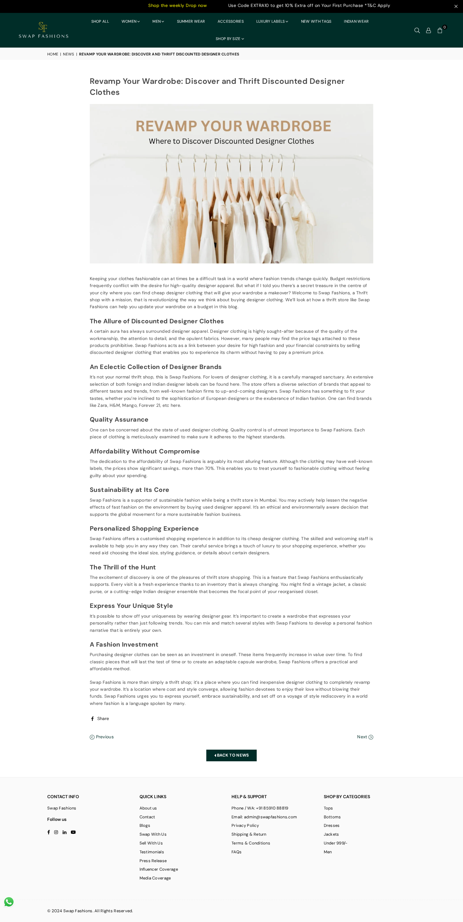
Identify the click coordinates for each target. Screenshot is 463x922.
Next (362, 737)
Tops (328, 808)
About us (148, 808)
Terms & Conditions (251, 843)
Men (328, 852)
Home (52, 54)
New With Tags (316, 21)
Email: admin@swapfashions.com (264, 817)
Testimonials (152, 852)
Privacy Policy (245, 825)
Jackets (331, 834)
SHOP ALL (100, 21)
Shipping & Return (249, 834)
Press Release (153, 860)
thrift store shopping (228, 577)
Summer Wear (191, 21)
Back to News (232, 755)
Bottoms (332, 817)
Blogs (145, 825)
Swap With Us (153, 834)
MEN (156, 21)
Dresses (332, 825)
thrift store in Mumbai (253, 500)
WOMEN (129, 21)
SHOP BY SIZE (228, 38)
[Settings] (428, 30)
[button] (440, 30)
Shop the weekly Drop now (147, 5)
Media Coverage (155, 878)
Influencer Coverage (159, 869)
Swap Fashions (151, 345)
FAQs (237, 852)
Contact (147, 817)
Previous (104, 737)
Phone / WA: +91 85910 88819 (260, 808)
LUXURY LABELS (270, 21)
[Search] (417, 30)
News (68, 54)
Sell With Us (151, 843)
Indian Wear (356, 21)
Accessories (231, 21)
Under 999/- (336, 843)
